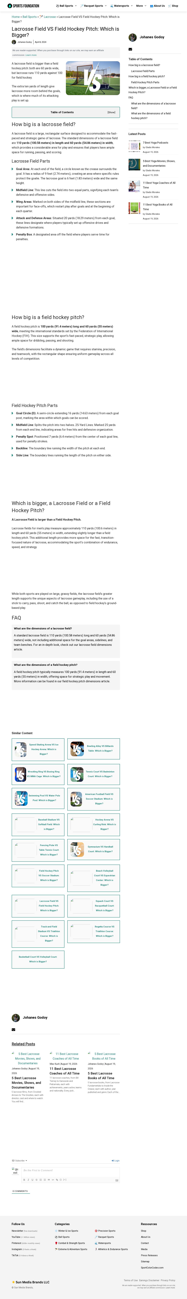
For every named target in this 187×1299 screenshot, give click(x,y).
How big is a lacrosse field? (144, 65)
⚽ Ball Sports (64, 5)
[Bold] (24, 1180)
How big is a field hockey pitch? (147, 76)
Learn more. (31, 55)
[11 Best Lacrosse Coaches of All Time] (66, 1058)
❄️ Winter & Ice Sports (66, 1230)
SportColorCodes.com (152, 1267)
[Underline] (32, 1180)
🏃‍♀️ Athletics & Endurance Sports (111, 1249)
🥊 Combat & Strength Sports (70, 1243)
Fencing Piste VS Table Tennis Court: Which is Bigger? (49, 850)
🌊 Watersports (119, 5)
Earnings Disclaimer (149, 1280)
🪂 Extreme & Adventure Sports (71, 1249)
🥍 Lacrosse (47, 17)
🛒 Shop (173, 5)
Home (16, 17)
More (139, 5)
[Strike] (36, 1180)
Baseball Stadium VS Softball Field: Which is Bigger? (49, 824)
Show (111, 112)
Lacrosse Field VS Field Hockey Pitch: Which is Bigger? (49, 906)
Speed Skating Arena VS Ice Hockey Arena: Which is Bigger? (43, 749)
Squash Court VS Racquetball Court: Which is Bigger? (104, 906)
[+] (64, 1179)
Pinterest (16, 1243)
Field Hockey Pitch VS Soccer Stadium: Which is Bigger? (49, 876)
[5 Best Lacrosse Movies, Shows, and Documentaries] (28, 1063)
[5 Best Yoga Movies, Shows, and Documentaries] (134, 165)
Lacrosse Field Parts (143, 71)
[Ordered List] (41, 1180)
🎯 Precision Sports (105, 1230)
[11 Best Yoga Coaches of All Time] (134, 187)
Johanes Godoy (35, 1017)
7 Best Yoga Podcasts (155, 142)
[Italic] (28, 1180)
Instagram (17, 1249)
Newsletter (17, 1230)
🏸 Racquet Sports (91, 5)
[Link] (57, 1180)
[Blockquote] (49, 1180)
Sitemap (145, 1261)
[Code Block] (53, 1180)
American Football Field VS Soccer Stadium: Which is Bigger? (99, 799)
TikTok (15, 1255)
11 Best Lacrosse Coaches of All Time (64, 1071)
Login (117, 1161)
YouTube (16, 1237)
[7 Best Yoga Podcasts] (134, 147)
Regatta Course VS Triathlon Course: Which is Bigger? (104, 931)
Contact (145, 1243)
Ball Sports (29, 17)
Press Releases (149, 1255)
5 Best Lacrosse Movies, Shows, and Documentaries (26, 1082)
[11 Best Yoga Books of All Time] (134, 208)
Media (144, 1249)
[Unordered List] (45, 1180)
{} (61, 1179)
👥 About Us (157, 5)
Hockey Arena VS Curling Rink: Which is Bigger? (104, 824)
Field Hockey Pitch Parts (145, 82)
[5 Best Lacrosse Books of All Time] (104, 1058)
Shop (143, 1230)
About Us (145, 1237)
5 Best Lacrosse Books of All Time (101, 1075)
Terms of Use (131, 1280)
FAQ (131, 97)
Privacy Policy (168, 1280)
